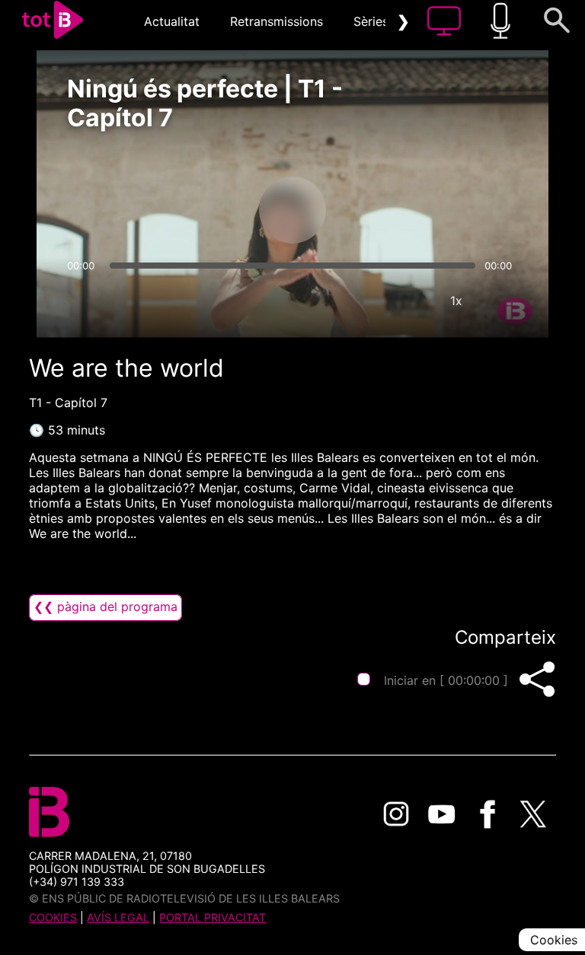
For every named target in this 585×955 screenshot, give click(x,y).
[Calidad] (411, 301)
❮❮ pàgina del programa (105, 606)
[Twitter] (533, 814)
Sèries (370, 21)
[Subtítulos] (365, 301)
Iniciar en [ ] (446, 680)
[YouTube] (442, 814)
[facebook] (487, 814)
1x (456, 300)
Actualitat (172, 21)
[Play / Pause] (292, 210)
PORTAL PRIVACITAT (212, 917)
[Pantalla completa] (502, 301)
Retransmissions (276, 21)
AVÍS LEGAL (118, 917)
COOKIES (53, 917)
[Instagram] (396, 814)
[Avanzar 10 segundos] (372, 210)
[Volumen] (83, 301)
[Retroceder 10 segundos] (213, 210)
